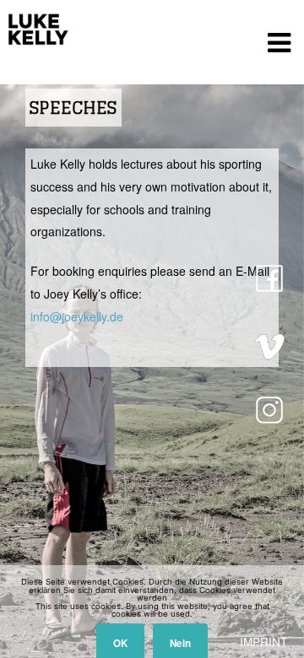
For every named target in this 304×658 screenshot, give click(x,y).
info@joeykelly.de (76, 316)
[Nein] (282, 611)
